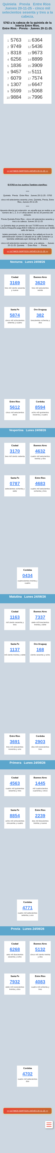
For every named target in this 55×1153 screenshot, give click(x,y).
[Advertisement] (27, 132)
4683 (40, 483)
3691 (15, 741)
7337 (40, 617)
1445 (40, 783)
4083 (40, 981)
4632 (40, 451)
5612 (15, 407)
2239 (40, 815)
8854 (15, 815)
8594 (40, 407)
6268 (15, 949)
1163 (15, 617)
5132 (40, 949)
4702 (27, 1073)
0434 (27, 575)
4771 (27, 907)
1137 (15, 649)
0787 (15, 483)
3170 (15, 451)
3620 (40, 282)
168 (40, 649)
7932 (15, 981)
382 (40, 315)
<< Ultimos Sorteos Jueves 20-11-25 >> (27, 171)
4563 (15, 783)
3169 (15, 282)
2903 (40, 741)
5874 (15, 315)
